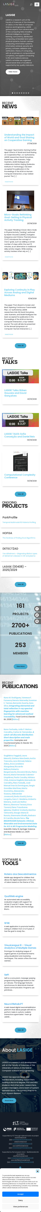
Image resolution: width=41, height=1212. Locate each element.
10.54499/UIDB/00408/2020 (22, 1144)
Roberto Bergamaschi (11, 770)
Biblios (15, 719)
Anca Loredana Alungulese (14, 765)
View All (20, 345)
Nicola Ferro (19, 818)
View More (21, 666)
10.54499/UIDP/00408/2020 (21, 1148)
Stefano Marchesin (20, 758)
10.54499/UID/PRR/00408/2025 (22, 1158)
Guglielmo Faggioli (12, 755)
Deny (20, 1200)
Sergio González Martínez (19, 787)
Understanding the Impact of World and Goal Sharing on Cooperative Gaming (19, 137)
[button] (37, 1171)
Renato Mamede (20, 700)
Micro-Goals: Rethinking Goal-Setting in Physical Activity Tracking (18, 217)
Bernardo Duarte (20, 703)
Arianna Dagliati (16, 780)
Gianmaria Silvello (19, 815)
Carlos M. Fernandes (22, 732)
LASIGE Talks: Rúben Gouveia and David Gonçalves (15, 393)
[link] (20, 122)
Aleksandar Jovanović (13, 795)
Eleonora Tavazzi (18, 804)
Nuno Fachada (10, 729)
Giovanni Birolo (24, 772)
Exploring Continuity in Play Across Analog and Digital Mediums (19, 292)
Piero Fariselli (19, 783)
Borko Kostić (20, 796)
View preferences (20, 1206)
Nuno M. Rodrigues (12, 697)
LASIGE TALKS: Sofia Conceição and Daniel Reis (19, 435)
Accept (20, 1194)
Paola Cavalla (20, 777)
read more (9, 182)
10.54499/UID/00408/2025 (22, 1140)
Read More (9, 1100)
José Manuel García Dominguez (17, 784)
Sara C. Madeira (19, 799)
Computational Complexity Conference (19, 476)
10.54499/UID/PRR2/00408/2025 (22, 1162)
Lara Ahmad (18, 761)
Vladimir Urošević (20, 810)
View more (13, 72)
